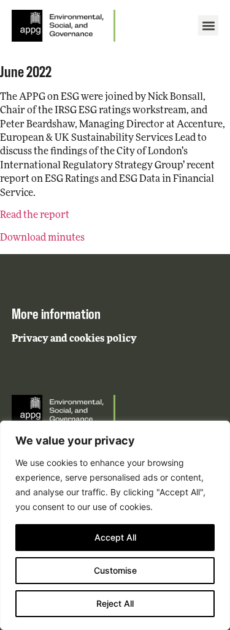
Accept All (115, 537)
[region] (115, 525)
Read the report (34, 215)
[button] (208, 25)
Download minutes (42, 238)
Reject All (115, 603)
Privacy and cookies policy (74, 339)
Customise (115, 570)
